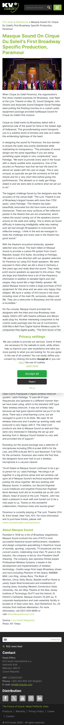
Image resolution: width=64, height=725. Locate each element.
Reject (32, 381)
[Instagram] (31, 698)
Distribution (11, 691)
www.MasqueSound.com (20, 614)
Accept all (32, 373)
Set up (32, 388)
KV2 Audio (7, 22)
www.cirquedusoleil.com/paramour (20, 522)
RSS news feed (14, 646)
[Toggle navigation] (57, 7)
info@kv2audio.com (21, 684)
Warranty (20, 711)
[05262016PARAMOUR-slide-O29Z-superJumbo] (32, 73)
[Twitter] (14, 698)
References (22, 22)
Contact (8, 653)
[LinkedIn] (40, 698)
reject (22, 362)
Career (50, 711)
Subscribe (55, 639)
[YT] (22, 698)
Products (7, 711)
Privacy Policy (36, 711)
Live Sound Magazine (22, 620)
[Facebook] (5, 698)
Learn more (32, 365)
